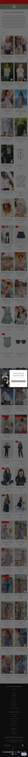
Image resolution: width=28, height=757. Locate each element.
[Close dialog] (26, 370)
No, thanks (18, 384)
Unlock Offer (18, 381)
